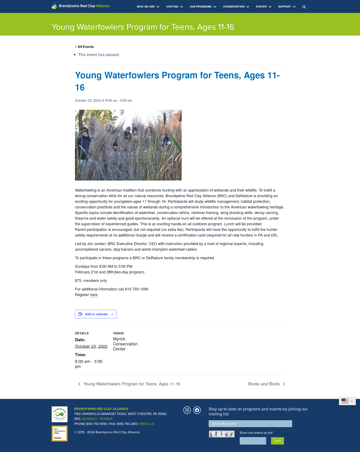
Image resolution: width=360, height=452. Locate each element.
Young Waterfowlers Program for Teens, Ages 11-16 (131, 384)
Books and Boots (264, 384)
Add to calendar (96, 314)
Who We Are (146, 7)
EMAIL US (147, 423)
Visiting (172, 7)
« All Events (84, 46)
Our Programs (201, 7)
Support (285, 7)
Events (262, 7)
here (94, 294)
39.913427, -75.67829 (97, 418)
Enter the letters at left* (256, 432)
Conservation (234, 7)
